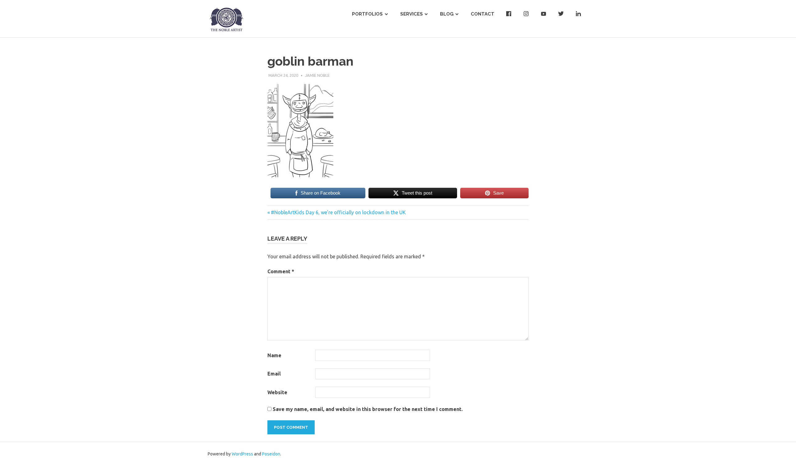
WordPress (242, 453)
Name (274, 355)
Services (411, 14)
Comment (280, 271)
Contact (482, 14)
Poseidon (271, 453)
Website (277, 392)
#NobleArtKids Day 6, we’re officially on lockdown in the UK (338, 212)
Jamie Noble (317, 75)
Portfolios (367, 14)
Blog (447, 14)
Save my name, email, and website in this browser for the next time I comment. (368, 409)
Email (274, 373)
